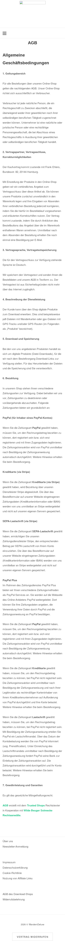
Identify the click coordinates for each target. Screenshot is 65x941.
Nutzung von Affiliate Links (18, 878)
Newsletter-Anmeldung (15, 846)
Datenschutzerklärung (15, 867)
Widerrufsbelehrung (14, 899)
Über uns (8, 841)
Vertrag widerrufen (32, 936)
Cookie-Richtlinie (12, 873)
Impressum (9, 862)
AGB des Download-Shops (18, 894)
